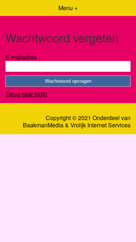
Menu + (68, 8)
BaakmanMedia (43, 125)
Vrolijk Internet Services (100, 125)
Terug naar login (26, 94)
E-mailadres (21, 57)
